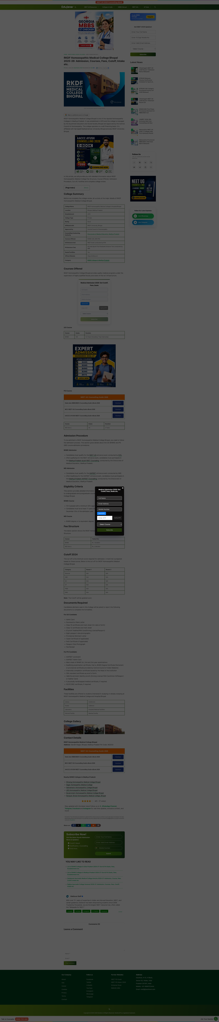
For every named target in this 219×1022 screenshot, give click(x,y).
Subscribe (109, 530)
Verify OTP (117, 518)
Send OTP (101, 513)
